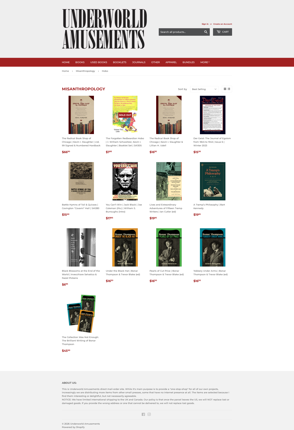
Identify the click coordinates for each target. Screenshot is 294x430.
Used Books (98, 62)
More (204, 62)
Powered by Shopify (73, 427)
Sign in (205, 24)
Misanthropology (85, 71)
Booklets (119, 62)
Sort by (182, 89)
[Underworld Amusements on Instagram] (149, 415)
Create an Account (222, 24)
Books (80, 62)
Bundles (189, 62)
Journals (138, 62)
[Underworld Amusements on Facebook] (143, 415)
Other (155, 62)
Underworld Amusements (85, 423)
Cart (225, 31)
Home (66, 62)
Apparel (171, 62)
